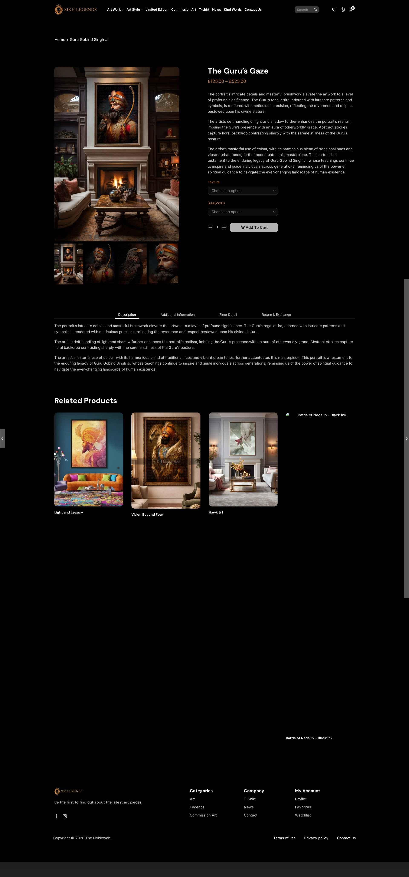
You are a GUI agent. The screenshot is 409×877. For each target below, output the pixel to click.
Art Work (114, 9)
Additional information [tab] (178, 315)
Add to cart (257, 227)
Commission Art (183, 9)
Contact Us (253, 9)
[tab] (127, 314)
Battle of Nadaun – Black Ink (309, 738)
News (216, 9)
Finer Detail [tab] (228, 315)
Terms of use (284, 838)
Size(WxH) (216, 203)
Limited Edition (156, 9)
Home (60, 39)
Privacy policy (316, 838)
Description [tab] (127, 315)
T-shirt (204, 9)
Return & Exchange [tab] (276, 315)
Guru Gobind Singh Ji (89, 39)
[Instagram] (65, 816)
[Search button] (315, 9)
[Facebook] (56, 816)
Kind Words (233, 9)
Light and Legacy (68, 512)
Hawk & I (216, 512)
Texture (214, 182)
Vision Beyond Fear (147, 514)
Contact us (346, 838)
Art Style (133, 9)
